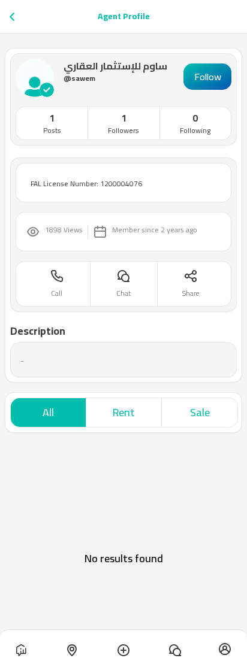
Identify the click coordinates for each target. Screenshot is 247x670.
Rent (124, 412)
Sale (200, 412)
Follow (207, 77)
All (48, 412)
